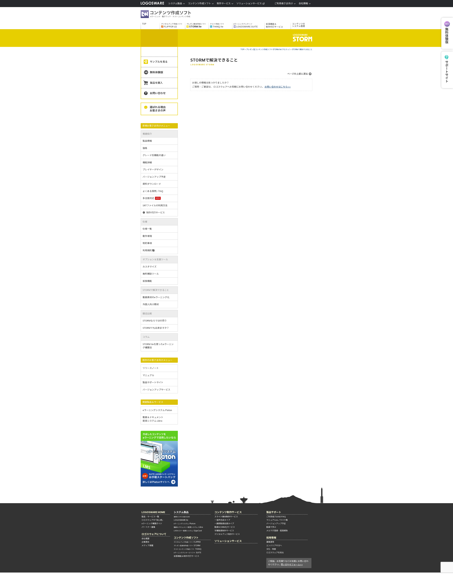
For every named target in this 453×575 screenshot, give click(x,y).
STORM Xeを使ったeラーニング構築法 (158, 346)
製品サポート (273, 512)
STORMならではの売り (155, 320)
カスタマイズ (149, 266)
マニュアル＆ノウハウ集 (277, 520)
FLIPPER (187, 542)
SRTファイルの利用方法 (155, 205)
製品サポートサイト (153, 382)
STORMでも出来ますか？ (156, 328)
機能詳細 (147, 162)
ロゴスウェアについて (154, 534)
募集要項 (270, 542)
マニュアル (148, 375)
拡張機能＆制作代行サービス (274, 25)
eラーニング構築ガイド (152, 523)
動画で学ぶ (271, 527)
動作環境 (147, 236)
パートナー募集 (148, 527)
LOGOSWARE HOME (153, 512)
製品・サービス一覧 (150, 516)
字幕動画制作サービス (224, 530)
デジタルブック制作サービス (227, 534)
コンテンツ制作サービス (228, 512)
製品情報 (147, 141)
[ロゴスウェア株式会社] (152, 4)
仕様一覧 (147, 229)
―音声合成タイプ (222, 520)
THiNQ (187, 549)
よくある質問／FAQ (153, 191)
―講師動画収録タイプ (224, 523)
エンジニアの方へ (274, 545)
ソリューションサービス (249, 3)
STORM (187, 545)
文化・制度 (271, 549)
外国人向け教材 (151, 304)
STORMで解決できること (302, 49)
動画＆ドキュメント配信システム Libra (153, 419)
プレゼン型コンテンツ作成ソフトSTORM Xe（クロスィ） (268, 49)
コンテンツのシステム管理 (298, 25)
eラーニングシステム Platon (157, 410)
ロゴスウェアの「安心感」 (152, 520)
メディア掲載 (147, 545)
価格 (145, 148)
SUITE (187, 552)
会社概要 (145, 538)
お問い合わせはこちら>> (278, 86)
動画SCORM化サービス (224, 527)
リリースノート (151, 368)
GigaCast (188, 530)
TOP (144, 24)
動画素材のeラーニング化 (156, 297)
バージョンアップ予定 (154, 177)
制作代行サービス (155, 212)
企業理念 (145, 542)
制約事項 (147, 243)
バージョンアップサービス (156, 389)
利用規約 (147, 250)
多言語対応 (151, 198)
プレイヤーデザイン (153, 169)
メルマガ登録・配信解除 (277, 530)
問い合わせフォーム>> (292, 564)
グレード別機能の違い (154, 155)
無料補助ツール (151, 273)
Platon (185, 523)
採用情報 (271, 537)
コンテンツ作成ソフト (172, 14)
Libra (188, 527)
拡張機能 (147, 281)
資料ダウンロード (152, 184)
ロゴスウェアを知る (275, 552)
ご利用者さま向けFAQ (276, 516)
